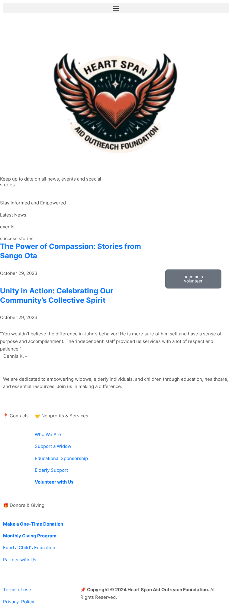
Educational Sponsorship (61, 458)
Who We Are (48, 434)
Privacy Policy (18, 602)
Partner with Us (19, 559)
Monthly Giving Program (29, 536)
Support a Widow (53, 446)
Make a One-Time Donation (33, 524)
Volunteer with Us (54, 482)
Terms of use (17, 589)
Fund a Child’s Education (29, 547)
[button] (116, 8)
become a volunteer (193, 278)
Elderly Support (51, 470)
